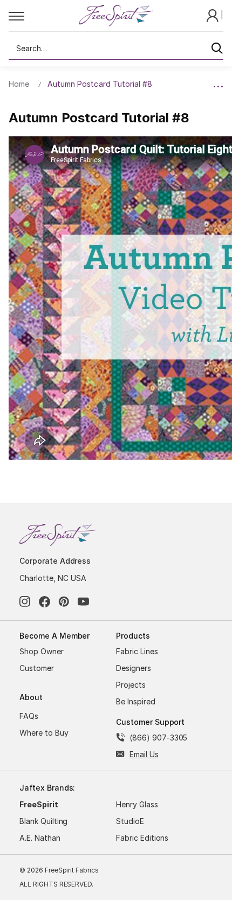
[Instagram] (25, 601)
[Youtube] (83, 601)
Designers (133, 668)
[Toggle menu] (43, 15)
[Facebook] (44, 601)
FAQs (28, 716)
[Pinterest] (64, 601)
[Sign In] (214, 14)
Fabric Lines (137, 651)
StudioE (130, 821)
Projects (131, 684)
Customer (36, 668)
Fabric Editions (142, 837)
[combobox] (116, 48)
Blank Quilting (43, 821)
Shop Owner (41, 651)
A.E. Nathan (39, 837)
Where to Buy (44, 732)
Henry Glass (137, 804)
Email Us (144, 754)
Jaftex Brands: (47, 787)
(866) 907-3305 (158, 737)
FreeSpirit (38, 804)
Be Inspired (135, 701)
